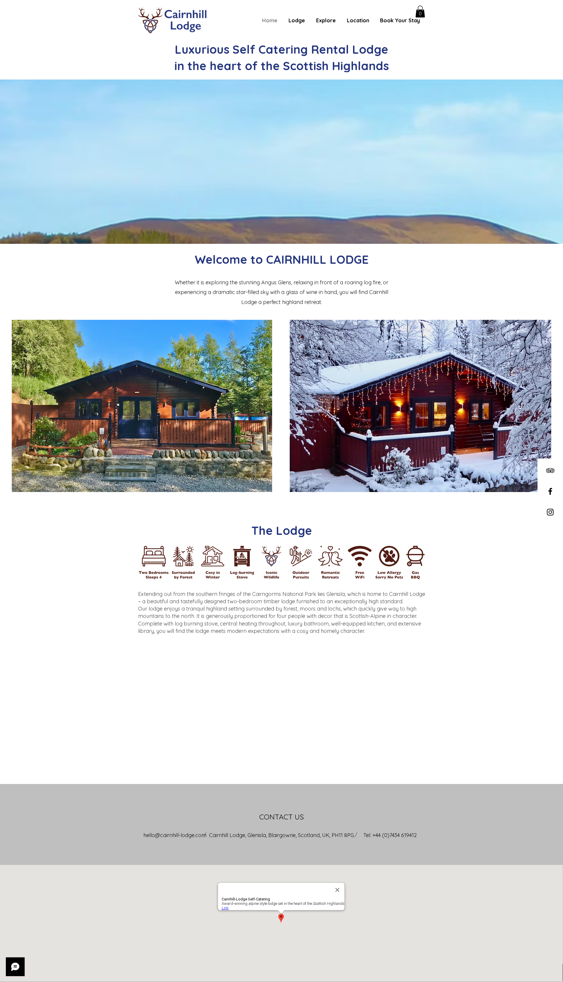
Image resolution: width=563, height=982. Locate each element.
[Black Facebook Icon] (550, 491)
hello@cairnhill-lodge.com (174, 835)
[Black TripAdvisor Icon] (550, 470)
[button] (420, 12)
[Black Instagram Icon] (550, 512)
